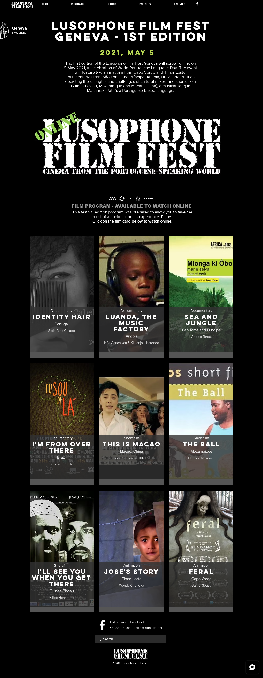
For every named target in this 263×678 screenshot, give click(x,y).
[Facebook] (197, 4)
